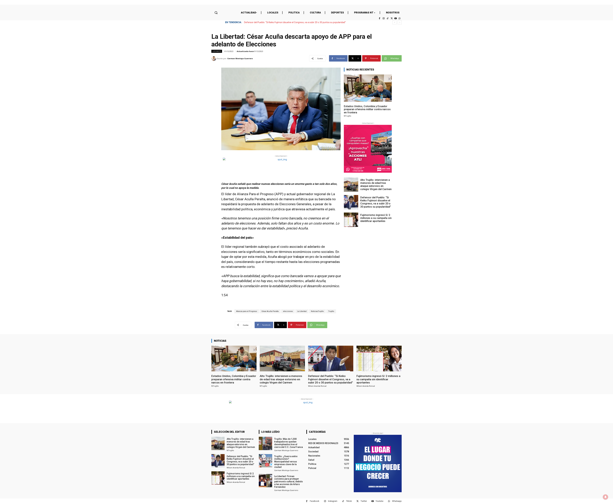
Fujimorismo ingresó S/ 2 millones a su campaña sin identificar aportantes (281, 22)
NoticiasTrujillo (317, 311)
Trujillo (331, 311)
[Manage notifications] (605, 497)
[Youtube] (396, 18)
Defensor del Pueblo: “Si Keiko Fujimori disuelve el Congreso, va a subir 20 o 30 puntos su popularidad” (375, 202)
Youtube (379, 501)
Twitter (364, 501)
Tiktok (349, 501)
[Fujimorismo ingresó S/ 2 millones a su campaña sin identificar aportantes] (351, 220)
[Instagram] (384, 18)
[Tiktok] (388, 18)
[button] (216, 12)
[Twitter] (392, 18)
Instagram (332, 501)
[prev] (395, 22)
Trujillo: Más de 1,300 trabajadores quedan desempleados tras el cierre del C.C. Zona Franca (288, 443)
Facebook (314, 501)
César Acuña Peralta (270, 311)
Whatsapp (397, 501)
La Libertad (301, 311)
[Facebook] (380, 18)
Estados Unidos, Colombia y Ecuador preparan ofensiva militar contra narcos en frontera (367, 109)
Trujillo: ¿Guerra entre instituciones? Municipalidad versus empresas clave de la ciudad (285, 461)
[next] (400, 22)
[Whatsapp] (400, 18)
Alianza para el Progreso (246, 311)
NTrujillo (347, 116)
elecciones (288, 311)
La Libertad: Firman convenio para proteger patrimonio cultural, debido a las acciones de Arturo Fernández (288, 481)
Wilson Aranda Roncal (317, 386)
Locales (217, 51)
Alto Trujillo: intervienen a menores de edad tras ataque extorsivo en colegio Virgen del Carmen (376, 184)
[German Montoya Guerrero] (214, 58)
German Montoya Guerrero (240, 58)
